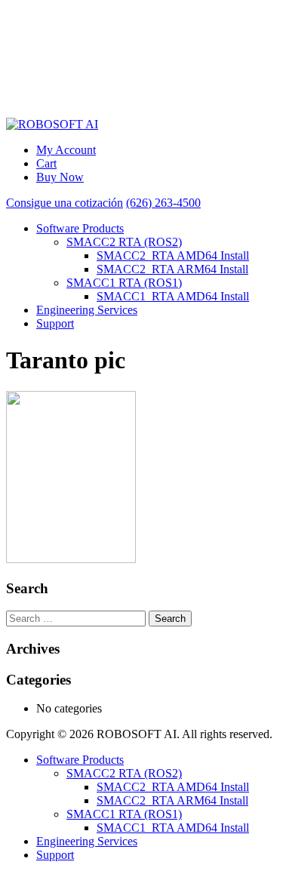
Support (55, 323)
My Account (66, 149)
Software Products (80, 228)
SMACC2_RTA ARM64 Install (172, 269)
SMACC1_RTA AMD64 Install (173, 296)
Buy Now (60, 177)
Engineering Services (86, 309)
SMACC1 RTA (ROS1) (124, 282)
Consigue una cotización (64, 202)
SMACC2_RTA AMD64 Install (173, 255)
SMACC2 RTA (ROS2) (124, 241)
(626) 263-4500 (163, 202)
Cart (46, 163)
